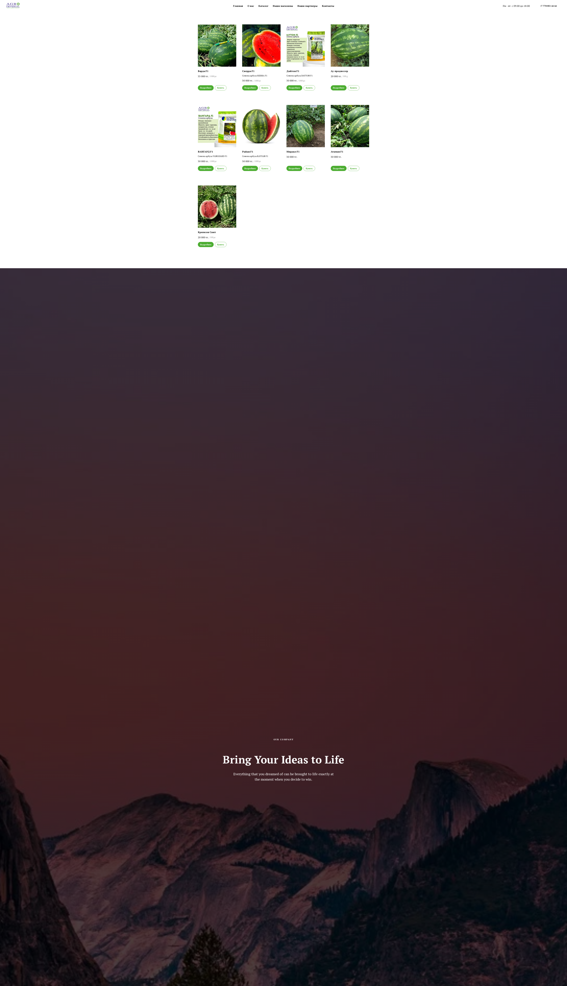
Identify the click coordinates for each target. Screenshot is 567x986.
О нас (250, 6)
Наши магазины (283, 6)
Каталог (263, 6)
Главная (238, 6)
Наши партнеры (307, 6)
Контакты (328, 6)
